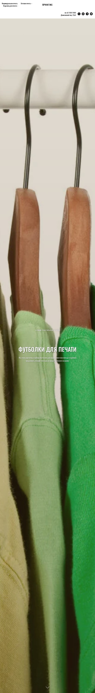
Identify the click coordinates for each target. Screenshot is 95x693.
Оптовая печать (26, 3)
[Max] (83, 13)
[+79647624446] (79, 13)
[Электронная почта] (91, 13)
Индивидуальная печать (10, 3)
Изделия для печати (10, 6)
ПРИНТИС (47, 4)
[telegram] (87, 13)
